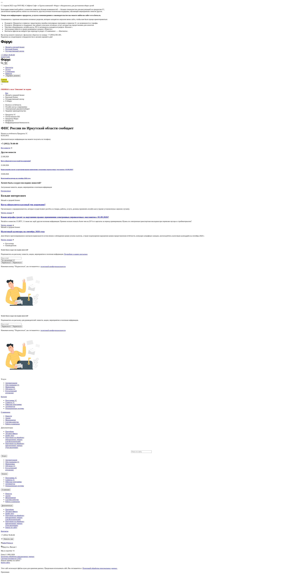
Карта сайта (5, 562)
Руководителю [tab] (10, 245)
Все (6, 93)
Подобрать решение (13, 76)
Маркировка (10, 387)
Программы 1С (11, 400)
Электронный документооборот (17, 109)
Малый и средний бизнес (15, 47)
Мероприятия (10, 420)
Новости (8, 73)
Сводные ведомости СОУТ (11, 558)
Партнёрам (9, 431)
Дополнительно (7, 505)
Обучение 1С (10, 389)
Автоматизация (11, 383)
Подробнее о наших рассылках (76, 254)
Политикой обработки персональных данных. (100, 568)
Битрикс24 (9, 121)
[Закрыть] (2, 84)
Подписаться (6, 191)
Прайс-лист (9, 435)
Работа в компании (12, 424)
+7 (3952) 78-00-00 (8, 55)
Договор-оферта (11, 433)
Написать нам (8, 539)
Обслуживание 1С (12, 385)
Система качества (12, 422)
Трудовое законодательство (15, 111)
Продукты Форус (11, 119)
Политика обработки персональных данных (17, 556)
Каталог (4, 397)
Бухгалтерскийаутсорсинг (11, 392)
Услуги (8, 69)
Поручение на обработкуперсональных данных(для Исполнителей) (14, 439)
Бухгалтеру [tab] (9, 243)
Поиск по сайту (11, 527)
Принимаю (5, 572)
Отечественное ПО (12, 117)
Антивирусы (10, 406)
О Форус (8, 101)
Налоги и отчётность (13, 105)
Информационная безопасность (17, 123)
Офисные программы (13, 404)
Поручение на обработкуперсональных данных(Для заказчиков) (14, 445)
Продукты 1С (10, 115)
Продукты (9, 67)
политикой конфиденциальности (53, 266)
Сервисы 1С (10, 402)
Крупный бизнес (11, 49)
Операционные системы (14, 408)
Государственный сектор (14, 51)
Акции (8, 418)
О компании (10, 71)
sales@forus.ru (7, 543)
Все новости (5, 148)
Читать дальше (6, 213)
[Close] (2, 2)
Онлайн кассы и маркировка (16, 107)
